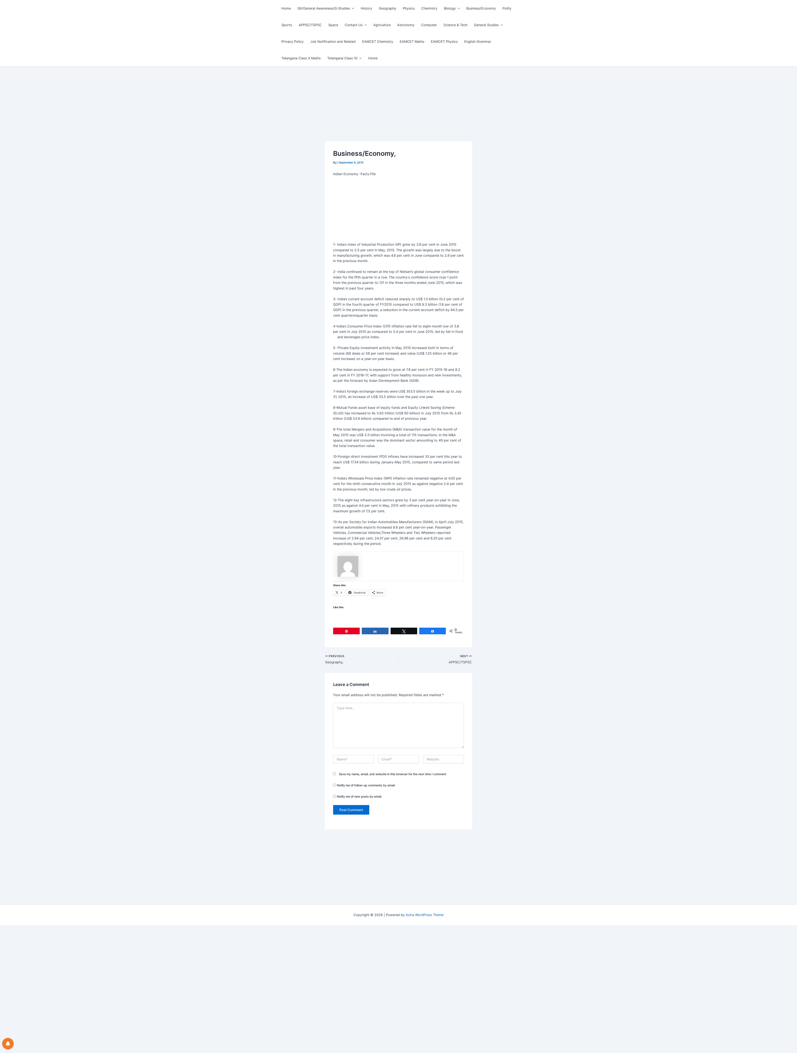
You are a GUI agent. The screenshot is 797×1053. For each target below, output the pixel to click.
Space (333, 25)
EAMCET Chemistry (377, 41)
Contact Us (354, 25)
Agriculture (382, 25)
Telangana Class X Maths (301, 58)
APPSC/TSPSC (310, 25)
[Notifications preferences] (8, 1043)
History (366, 8)
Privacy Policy (292, 41)
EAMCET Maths (412, 41)
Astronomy (405, 25)
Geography (387, 8)
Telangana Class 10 (342, 58)
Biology (450, 8)
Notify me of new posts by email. (359, 796)
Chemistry (429, 8)
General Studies (486, 25)
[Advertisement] (398, 111)
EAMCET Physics (444, 41)
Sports (286, 25)
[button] (352, 8)
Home (286, 8)
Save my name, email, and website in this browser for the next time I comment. (393, 774)
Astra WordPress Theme (425, 915)
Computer (429, 25)
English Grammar (477, 41)
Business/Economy (481, 8)
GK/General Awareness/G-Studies (323, 8)
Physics (409, 8)
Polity (506, 8)
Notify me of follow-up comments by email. (366, 785)
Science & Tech (455, 25)
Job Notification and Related (333, 41)
